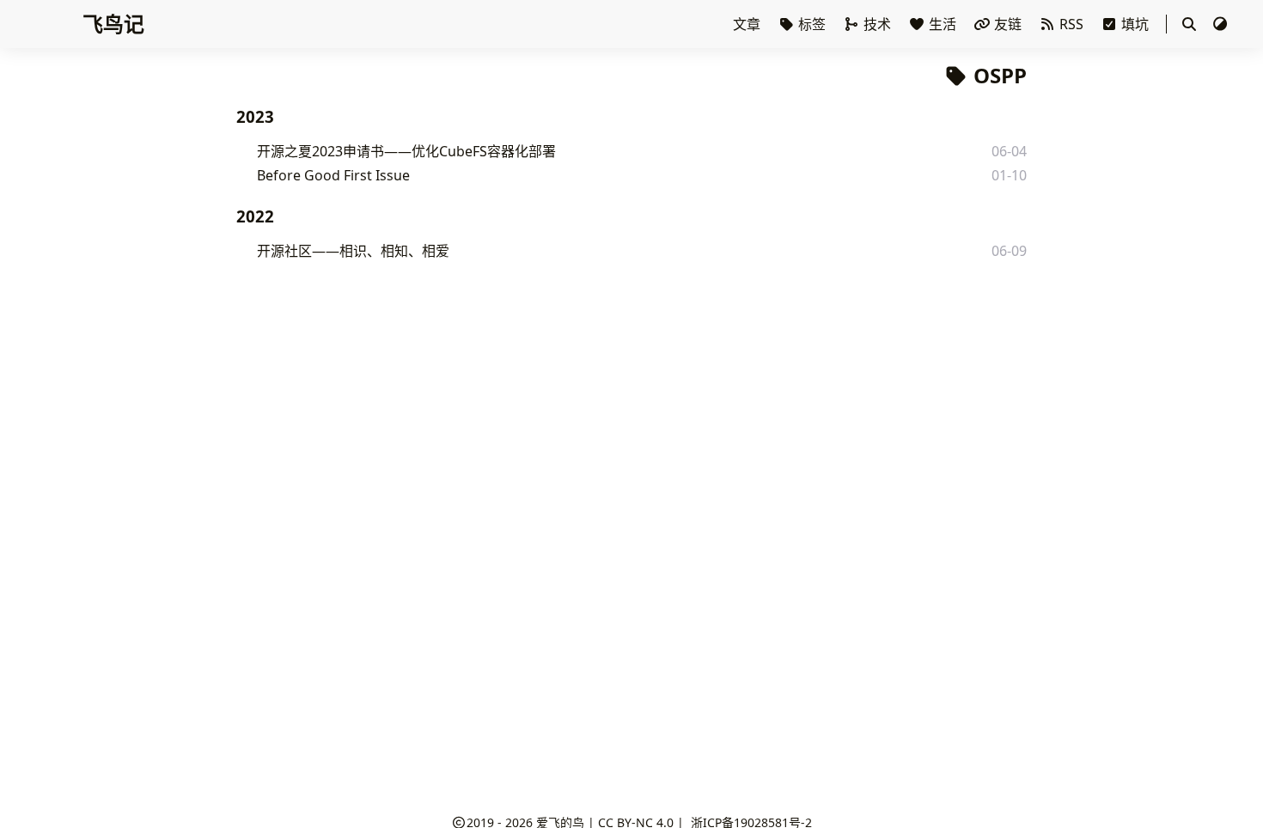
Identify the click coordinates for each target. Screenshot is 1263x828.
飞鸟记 (113, 23)
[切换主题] (1220, 24)
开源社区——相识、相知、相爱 (353, 250)
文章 (748, 24)
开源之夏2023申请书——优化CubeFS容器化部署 (406, 151)
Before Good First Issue (333, 175)
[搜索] (1189, 24)
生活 (942, 24)
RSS (1071, 24)
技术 (877, 24)
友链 (1008, 24)
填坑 (1135, 24)
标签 (812, 24)
